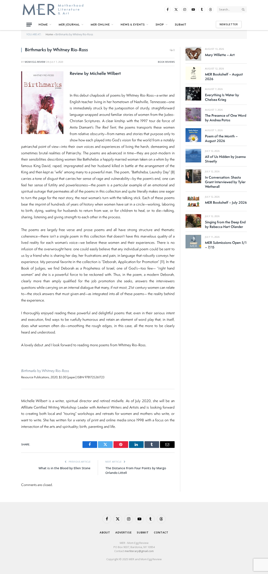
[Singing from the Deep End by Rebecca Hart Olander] (193, 221)
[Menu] (29, 24)
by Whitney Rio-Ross (45, 370)
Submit (180, 24)
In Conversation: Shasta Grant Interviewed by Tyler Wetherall (225, 182)
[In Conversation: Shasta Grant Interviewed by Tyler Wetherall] (193, 176)
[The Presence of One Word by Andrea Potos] (193, 114)
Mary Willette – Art (220, 54)
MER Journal (69, 24)
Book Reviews (166, 61)
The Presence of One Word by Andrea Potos (225, 117)
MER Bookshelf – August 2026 (224, 76)
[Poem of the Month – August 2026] (193, 135)
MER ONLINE (100, 24)
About (105, 532)
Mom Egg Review (35, 61)
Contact (161, 532)
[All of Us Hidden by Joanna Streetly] (193, 155)
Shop (160, 24)
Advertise (123, 532)
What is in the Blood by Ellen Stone (64, 468)
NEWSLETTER (229, 24)
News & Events (133, 24)
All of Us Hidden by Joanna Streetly (225, 159)
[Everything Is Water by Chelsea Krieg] (193, 94)
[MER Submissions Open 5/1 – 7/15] (193, 241)
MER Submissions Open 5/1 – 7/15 (225, 244)
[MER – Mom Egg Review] (53, 9)
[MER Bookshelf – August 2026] (193, 73)
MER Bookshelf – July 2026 (226, 202)
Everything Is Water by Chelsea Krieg (222, 97)
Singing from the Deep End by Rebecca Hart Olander (225, 224)
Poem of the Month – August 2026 (221, 138)
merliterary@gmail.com (139, 551)
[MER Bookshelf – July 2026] (193, 201)
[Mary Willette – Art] (193, 53)
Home (43, 24)
